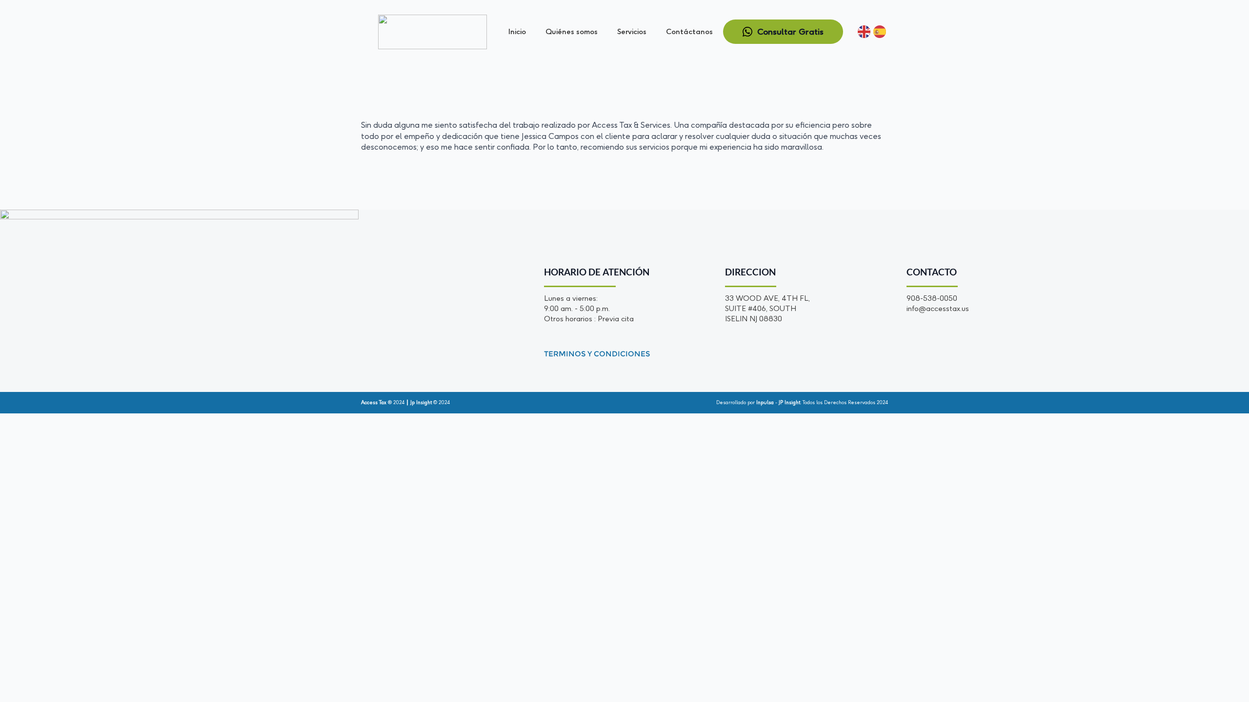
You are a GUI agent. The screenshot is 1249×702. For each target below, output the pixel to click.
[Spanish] (880, 31)
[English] (864, 31)
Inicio (517, 31)
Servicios (631, 31)
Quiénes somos (571, 31)
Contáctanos (689, 31)
